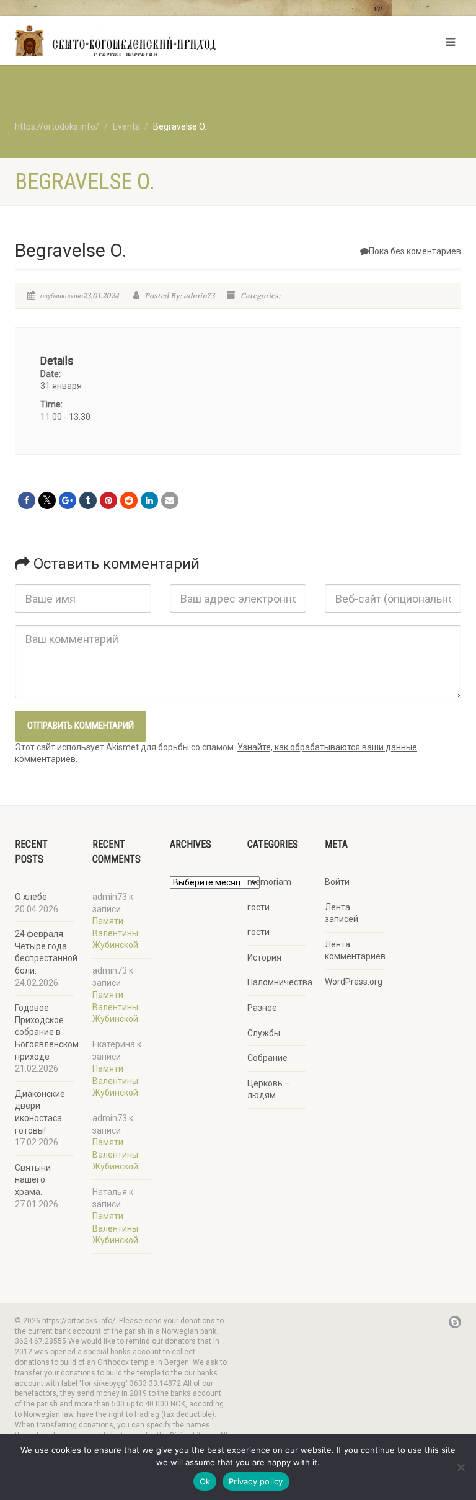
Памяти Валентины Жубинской (115, 933)
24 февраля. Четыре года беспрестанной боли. (46, 952)
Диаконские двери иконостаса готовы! (40, 1112)
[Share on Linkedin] (149, 500)
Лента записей (341, 913)
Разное (262, 1008)
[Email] (169, 500)
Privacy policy (256, 1481)
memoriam (269, 882)
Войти (337, 882)
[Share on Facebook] (26, 500)
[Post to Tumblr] (88, 500)
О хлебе (31, 897)
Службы (263, 1033)
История (264, 957)
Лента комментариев (355, 950)
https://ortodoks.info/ (57, 126)
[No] (460, 1467)
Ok (205, 1481)
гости (258, 907)
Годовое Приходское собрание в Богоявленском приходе (47, 1032)
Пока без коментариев (415, 251)
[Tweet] (47, 500)
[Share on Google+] (67, 500)
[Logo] (122, 43)
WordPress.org (353, 982)
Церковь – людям (268, 1089)
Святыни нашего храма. (33, 1180)
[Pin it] (108, 500)
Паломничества (279, 982)
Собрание (267, 1058)
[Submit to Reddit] (129, 500)
